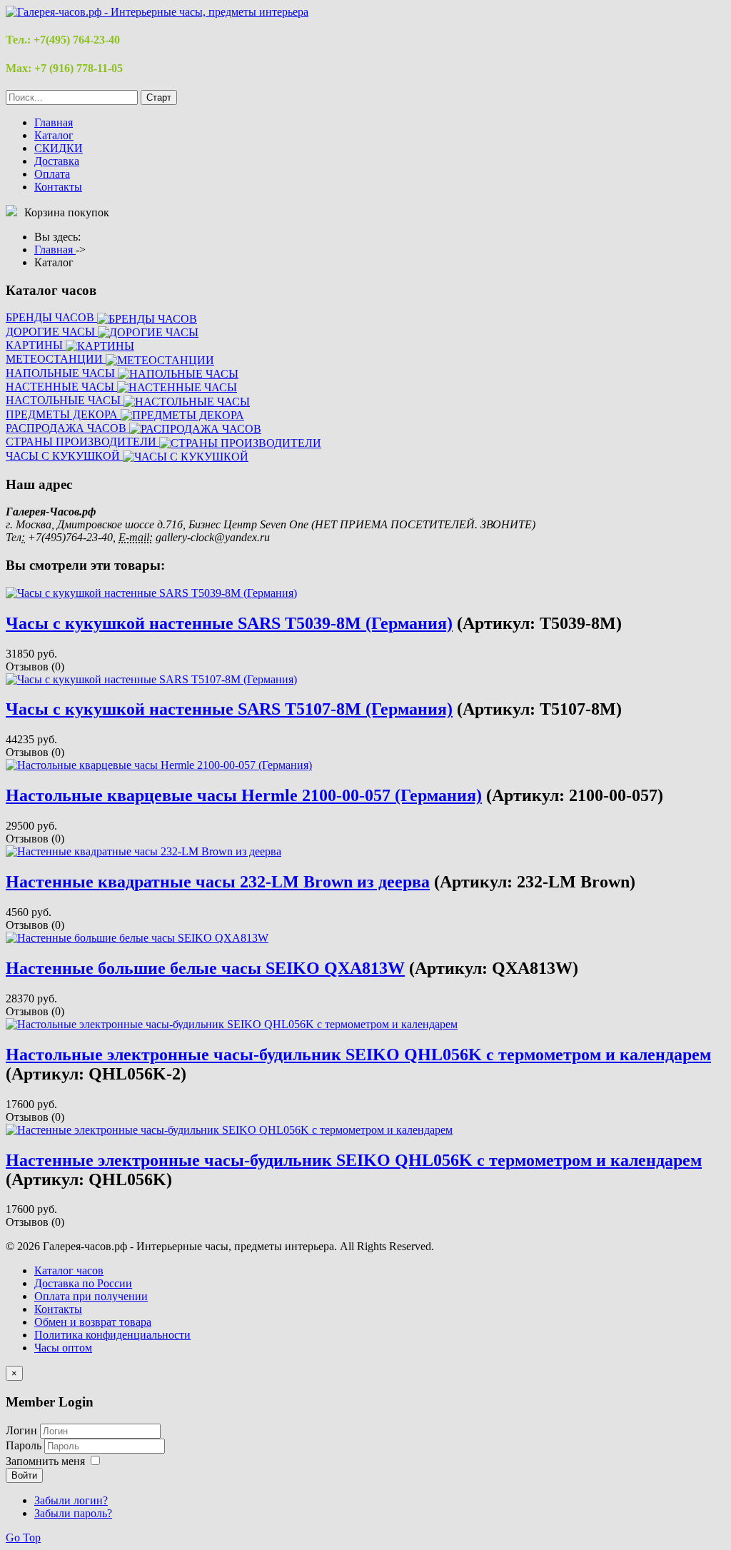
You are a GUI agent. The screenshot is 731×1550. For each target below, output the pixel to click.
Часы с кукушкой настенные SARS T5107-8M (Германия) (229, 709)
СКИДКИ (58, 148)
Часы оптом (63, 1348)
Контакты (58, 187)
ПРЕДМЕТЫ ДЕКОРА (63, 414)
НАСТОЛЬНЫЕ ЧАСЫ (64, 400)
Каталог (54, 135)
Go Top (23, 1537)
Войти (24, 1475)
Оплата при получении (91, 1296)
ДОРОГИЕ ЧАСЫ (52, 332)
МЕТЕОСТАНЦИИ (56, 359)
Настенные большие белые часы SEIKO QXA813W (205, 968)
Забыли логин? (71, 1500)
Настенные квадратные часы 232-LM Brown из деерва (218, 881)
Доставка (56, 161)
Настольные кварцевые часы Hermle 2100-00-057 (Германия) (244, 795)
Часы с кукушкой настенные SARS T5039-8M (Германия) (229, 623)
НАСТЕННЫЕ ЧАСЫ (61, 387)
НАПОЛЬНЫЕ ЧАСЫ (62, 373)
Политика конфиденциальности (112, 1335)
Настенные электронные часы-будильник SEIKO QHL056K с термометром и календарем (354, 1160)
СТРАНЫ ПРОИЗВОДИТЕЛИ (82, 442)
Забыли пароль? (73, 1513)
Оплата (52, 174)
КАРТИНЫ (36, 345)
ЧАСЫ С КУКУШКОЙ (64, 456)
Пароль (25, 1445)
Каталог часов (69, 1270)
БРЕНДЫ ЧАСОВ (51, 317)
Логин (21, 1430)
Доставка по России (83, 1283)
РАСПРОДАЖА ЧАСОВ (67, 428)
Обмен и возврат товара (92, 1322)
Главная (53, 122)
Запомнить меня (45, 1461)
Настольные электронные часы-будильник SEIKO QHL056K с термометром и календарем (358, 1054)
